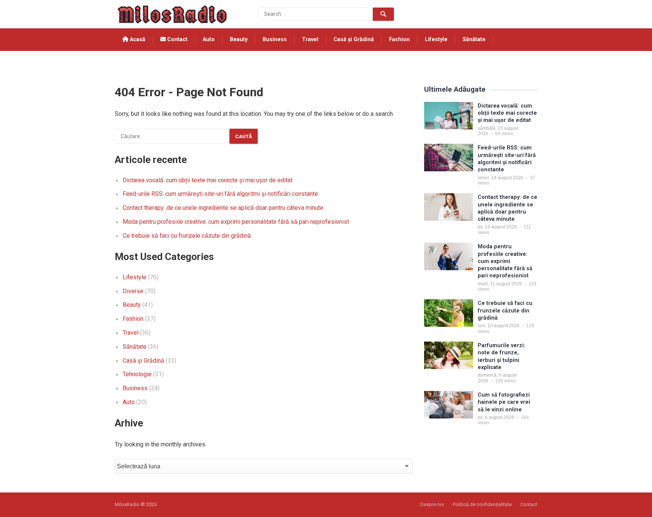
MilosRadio (127, 504)
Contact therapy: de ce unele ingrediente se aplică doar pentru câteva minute (223, 207)
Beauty (239, 39)
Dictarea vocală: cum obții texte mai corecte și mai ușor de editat (207, 180)
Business (275, 39)
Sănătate (474, 39)
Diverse (133, 291)
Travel (310, 39)
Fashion (399, 39)
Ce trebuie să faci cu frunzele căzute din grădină (187, 235)
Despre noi (432, 504)
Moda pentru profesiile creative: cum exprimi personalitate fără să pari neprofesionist (236, 221)
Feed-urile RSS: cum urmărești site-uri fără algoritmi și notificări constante (220, 193)
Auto (209, 39)
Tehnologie (137, 62)
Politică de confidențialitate (482, 504)
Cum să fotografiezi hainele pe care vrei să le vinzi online (504, 402)
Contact (177, 39)
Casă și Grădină (354, 39)
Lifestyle (436, 39)
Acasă (136, 39)
